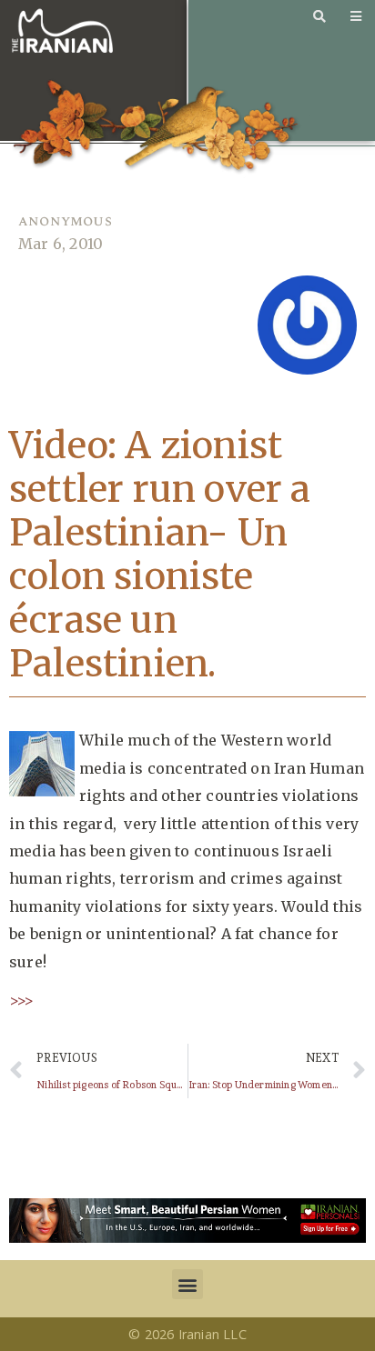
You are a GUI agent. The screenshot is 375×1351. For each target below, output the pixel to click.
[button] (187, 1284)
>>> (22, 1000)
